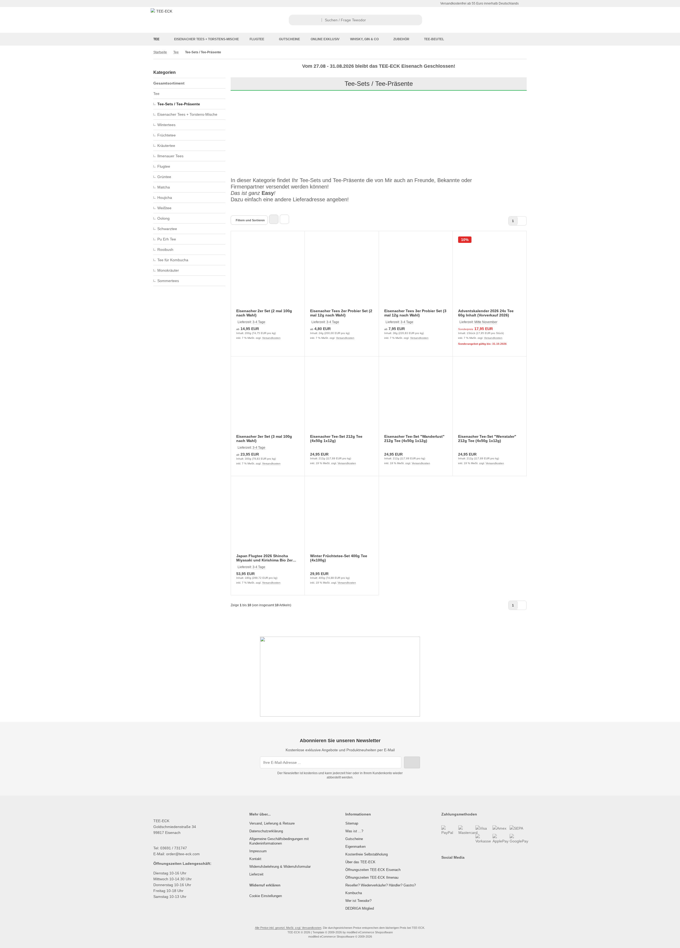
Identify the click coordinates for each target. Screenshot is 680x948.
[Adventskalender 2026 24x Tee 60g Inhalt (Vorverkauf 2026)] (489, 273)
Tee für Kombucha (172, 260)
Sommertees (168, 281)
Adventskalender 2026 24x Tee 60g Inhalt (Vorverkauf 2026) (486, 313)
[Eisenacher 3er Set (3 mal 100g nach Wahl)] (267, 398)
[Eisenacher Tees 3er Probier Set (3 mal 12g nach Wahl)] (415, 273)
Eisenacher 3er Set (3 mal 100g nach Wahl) (264, 438)
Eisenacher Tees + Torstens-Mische (206, 39)
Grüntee (164, 177)
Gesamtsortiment (169, 83)
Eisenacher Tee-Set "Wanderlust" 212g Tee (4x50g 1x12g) (414, 438)
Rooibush (165, 249)
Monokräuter (168, 270)
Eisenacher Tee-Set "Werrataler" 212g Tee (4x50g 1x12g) (487, 438)
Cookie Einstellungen (265, 896)
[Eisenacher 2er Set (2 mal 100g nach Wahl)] (267, 273)
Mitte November (485, 322)
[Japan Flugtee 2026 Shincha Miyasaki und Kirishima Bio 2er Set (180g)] (267, 518)
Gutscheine (289, 39)
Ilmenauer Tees (170, 156)
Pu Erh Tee (166, 239)
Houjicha (164, 197)
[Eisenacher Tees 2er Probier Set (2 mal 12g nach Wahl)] (341, 273)
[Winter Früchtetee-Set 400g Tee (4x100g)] (341, 518)
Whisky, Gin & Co (364, 39)
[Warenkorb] (510, 20)
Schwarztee (167, 229)
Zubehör (401, 39)
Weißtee (164, 208)
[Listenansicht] (284, 219)
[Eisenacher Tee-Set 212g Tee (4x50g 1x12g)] (341, 398)
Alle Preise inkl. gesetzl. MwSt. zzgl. (278, 927)
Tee (156, 39)
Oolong (163, 218)
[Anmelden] (470, 20)
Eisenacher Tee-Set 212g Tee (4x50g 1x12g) (336, 438)
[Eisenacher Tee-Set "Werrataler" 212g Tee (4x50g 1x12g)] (489, 398)
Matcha (163, 187)
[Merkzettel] (497, 20)
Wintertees (166, 125)
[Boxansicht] (273, 219)
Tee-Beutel (434, 39)
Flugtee (257, 39)
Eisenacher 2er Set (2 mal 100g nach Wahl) (264, 313)
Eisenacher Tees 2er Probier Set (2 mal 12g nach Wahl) (341, 313)
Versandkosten (271, 337)
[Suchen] (416, 20)
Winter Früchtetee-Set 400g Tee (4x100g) (338, 558)
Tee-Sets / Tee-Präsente (178, 104)
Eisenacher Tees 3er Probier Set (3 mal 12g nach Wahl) (415, 313)
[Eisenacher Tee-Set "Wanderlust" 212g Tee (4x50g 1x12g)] (415, 398)
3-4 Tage (259, 322)
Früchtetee (166, 135)
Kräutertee (166, 145)
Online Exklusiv (325, 39)
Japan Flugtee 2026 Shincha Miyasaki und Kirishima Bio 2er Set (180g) (264, 558)
